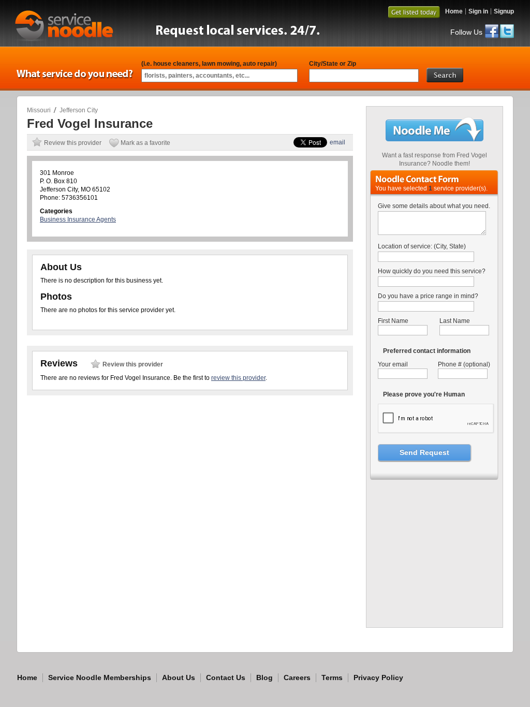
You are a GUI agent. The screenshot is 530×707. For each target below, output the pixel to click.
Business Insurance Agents (78, 219)
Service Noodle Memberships (99, 677)
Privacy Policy (378, 677)
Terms (332, 677)
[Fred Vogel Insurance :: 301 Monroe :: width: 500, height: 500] (435, 618)
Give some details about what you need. (434, 206)
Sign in (478, 11)
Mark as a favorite (145, 142)
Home (454, 11)
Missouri (39, 110)
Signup (504, 11)
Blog (264, 677)
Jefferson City (79, 110)
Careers (297, 677)
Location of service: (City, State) (422, 246)
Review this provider (72, 142)
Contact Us (225, 677)
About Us (178, 677)
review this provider (238, 377)
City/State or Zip (332, 63)
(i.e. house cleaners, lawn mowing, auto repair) (209, 63)
